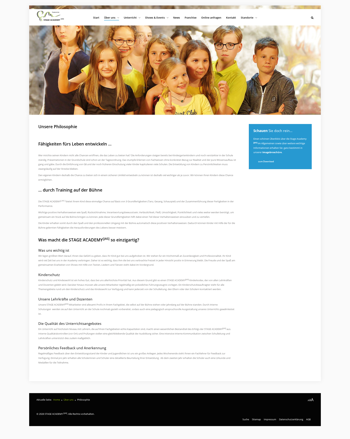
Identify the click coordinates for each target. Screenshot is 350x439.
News (176, 17)
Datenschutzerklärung (291, 419)
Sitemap (256, 419)
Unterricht (130, 17)
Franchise (191, 17)
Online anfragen (211, 17)
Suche (245, 419)
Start (96, 17)
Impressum (270, 419)
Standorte (247, 17)
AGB (308, 419)
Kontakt (231, 17)
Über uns (109, 17)
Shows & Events (155, 17)
